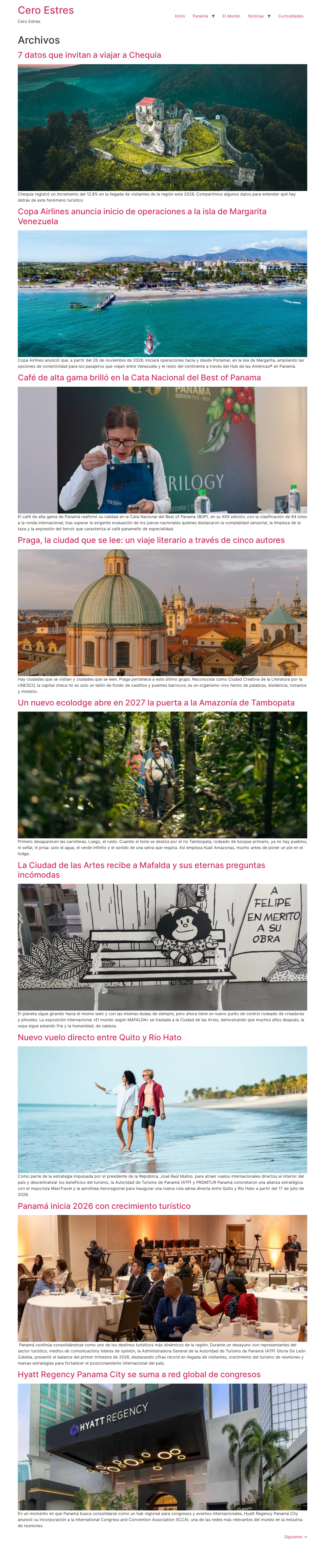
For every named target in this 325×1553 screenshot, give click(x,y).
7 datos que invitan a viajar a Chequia (89, 55)
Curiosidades (290, 16)
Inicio (180, 16)
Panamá (200, 16)
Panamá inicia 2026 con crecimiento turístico (104, 1206)
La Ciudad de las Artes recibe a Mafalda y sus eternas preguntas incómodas (141, 870)
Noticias (256, 16)
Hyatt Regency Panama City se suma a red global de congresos (139, 1374)
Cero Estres (46, 10)
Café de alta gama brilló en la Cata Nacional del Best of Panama (139, 377)
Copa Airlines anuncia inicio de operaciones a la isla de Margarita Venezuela (142, 216)
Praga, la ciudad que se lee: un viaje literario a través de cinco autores (151, 540)
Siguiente (295, 1536)
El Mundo (231, 16)
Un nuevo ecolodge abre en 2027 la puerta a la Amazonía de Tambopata (156, 703)
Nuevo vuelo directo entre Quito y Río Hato (100, 1037)
